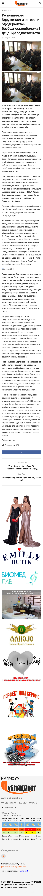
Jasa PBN (12, 875)
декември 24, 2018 (8, 38)
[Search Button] (40, 3)
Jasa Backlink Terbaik (26, 875)
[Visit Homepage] (21, 3)
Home (4, 11)
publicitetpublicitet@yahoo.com (14, 867)
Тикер (9, 11)
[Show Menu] (3, 3)
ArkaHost (24, 871)
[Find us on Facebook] (3, 856)
